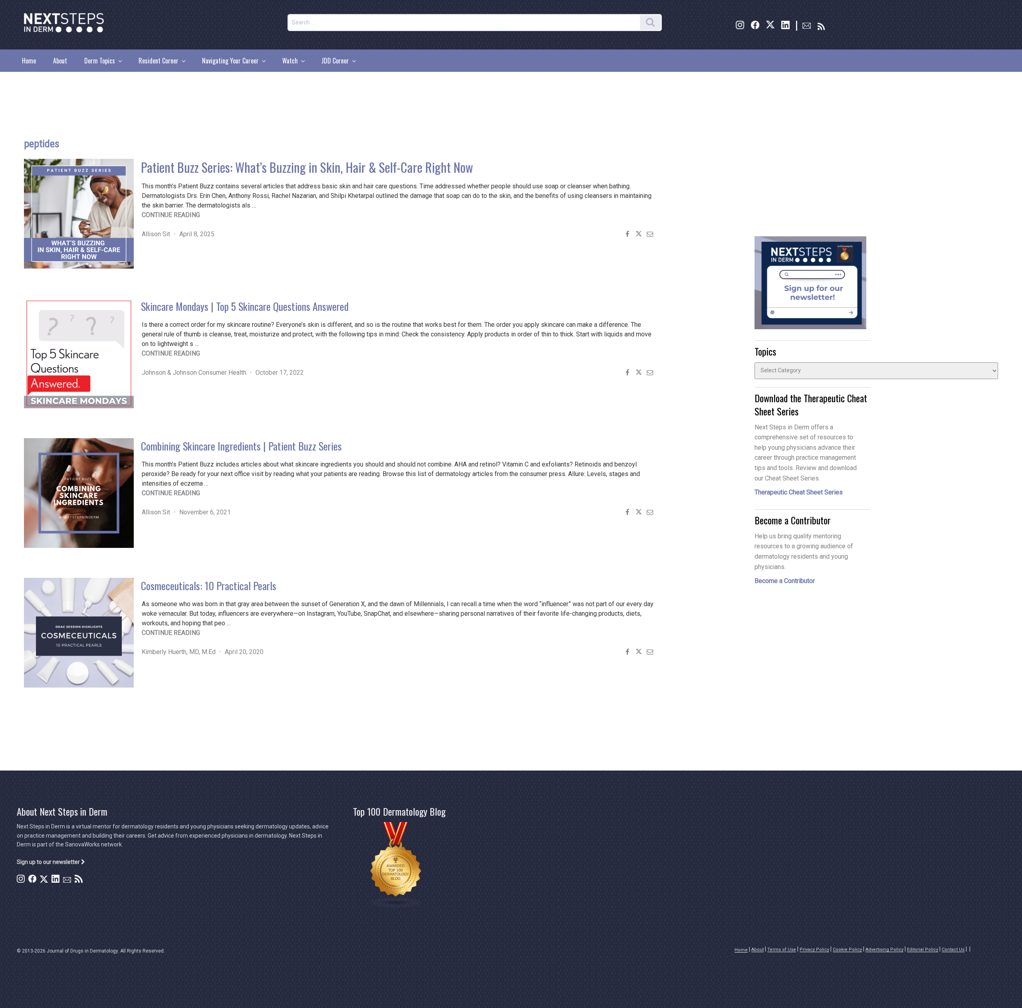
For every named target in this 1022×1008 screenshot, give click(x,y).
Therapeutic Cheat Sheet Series (799, 492)
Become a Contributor (785, 581)
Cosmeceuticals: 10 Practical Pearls (208, 585)
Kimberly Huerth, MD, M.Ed (179, 652)
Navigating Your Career (230, 60)
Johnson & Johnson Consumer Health (194, 372)
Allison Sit (156, 234)
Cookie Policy (847, 949)
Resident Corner (158, 60)
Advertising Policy (884, 949)
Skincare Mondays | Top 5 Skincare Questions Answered (245, 306)
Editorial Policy (922, 949)
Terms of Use (781, 949)
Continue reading (171, 215)
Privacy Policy (814, 949)
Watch (290, 60)
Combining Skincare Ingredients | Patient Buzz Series (241, 446)
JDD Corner (335, 60)
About (60, 60)
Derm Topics (99, 60)
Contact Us (953, 949)
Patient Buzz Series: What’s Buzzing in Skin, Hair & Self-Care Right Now (307, 167)
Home (29, 60)
